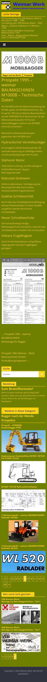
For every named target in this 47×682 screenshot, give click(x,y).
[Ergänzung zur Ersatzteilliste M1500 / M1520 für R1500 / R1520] (23, 460)
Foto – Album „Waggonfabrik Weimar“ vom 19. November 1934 (20, 36)
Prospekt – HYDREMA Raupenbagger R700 (11, 426)
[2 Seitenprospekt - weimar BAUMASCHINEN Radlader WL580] (23, 520)
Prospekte (28, 75)
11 (35, 578)
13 (43, 578)
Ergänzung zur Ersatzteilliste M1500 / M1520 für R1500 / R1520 (23, 457)
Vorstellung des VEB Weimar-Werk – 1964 (21, 23)
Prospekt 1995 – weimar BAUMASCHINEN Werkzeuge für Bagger (16, 337)
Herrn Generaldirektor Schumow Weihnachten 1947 (17, 31)
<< (3, 578)
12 (39, 578)
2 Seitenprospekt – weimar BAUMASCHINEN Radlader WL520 (22, 547)
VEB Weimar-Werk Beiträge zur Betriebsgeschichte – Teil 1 (20, 600)
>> (9, 584)
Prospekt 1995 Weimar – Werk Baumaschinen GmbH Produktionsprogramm (17, 357)
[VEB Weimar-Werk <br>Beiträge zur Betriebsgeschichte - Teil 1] (21, 604)
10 (31, 578)
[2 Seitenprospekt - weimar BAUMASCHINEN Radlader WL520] (23, 550)
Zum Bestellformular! (17, 389)
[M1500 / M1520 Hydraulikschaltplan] (23, 489)
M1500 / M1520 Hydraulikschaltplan (19, 486)
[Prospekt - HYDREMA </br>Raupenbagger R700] (23, 430)
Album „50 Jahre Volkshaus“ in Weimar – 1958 (21, 26)
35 (5, 584)
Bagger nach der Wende (12, 75)
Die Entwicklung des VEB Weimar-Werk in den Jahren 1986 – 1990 (21, 19)
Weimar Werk (29, 4)
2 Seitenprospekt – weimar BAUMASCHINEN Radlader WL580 (22, 516)
